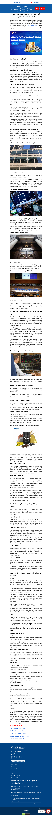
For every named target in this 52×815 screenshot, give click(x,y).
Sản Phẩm (13, 766)
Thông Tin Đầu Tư (15, 769)
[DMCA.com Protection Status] (26, 814)
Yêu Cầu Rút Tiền (14, 777)
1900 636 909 (17, 2)
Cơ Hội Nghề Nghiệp (15, 775)
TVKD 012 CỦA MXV (16, 751)
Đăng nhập (38, 8)
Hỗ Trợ (12, 773)
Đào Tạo (12, 771)
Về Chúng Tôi (28, 8)
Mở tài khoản (43, 8)
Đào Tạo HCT (21, 8)
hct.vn (26, 804)
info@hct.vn (36, 2)
